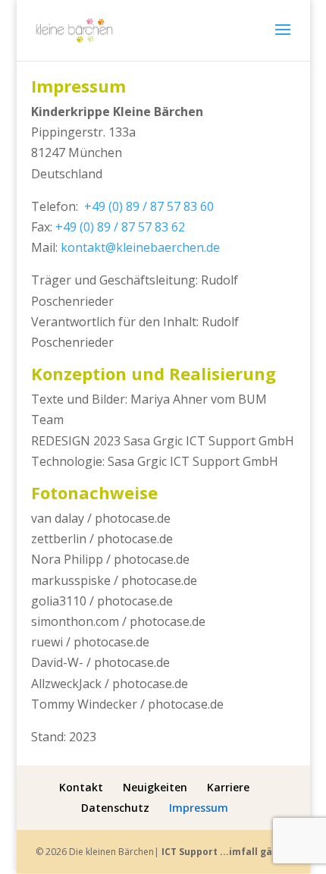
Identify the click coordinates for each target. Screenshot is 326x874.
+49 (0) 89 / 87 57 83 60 (149, 206)
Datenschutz (115, 807)
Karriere (228, 787)
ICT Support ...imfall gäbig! (225, 851)
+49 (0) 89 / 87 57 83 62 (120, 226)
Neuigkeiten (155, 787)
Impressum (198, 807)
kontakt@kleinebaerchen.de (140, 247)
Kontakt (81, 787)
